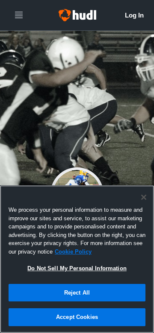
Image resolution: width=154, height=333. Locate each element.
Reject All (77, 292)
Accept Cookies (77, 317)
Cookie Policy (73, 251)
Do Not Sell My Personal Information (77, 268)
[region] (77, 259)
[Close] (143, 197)
